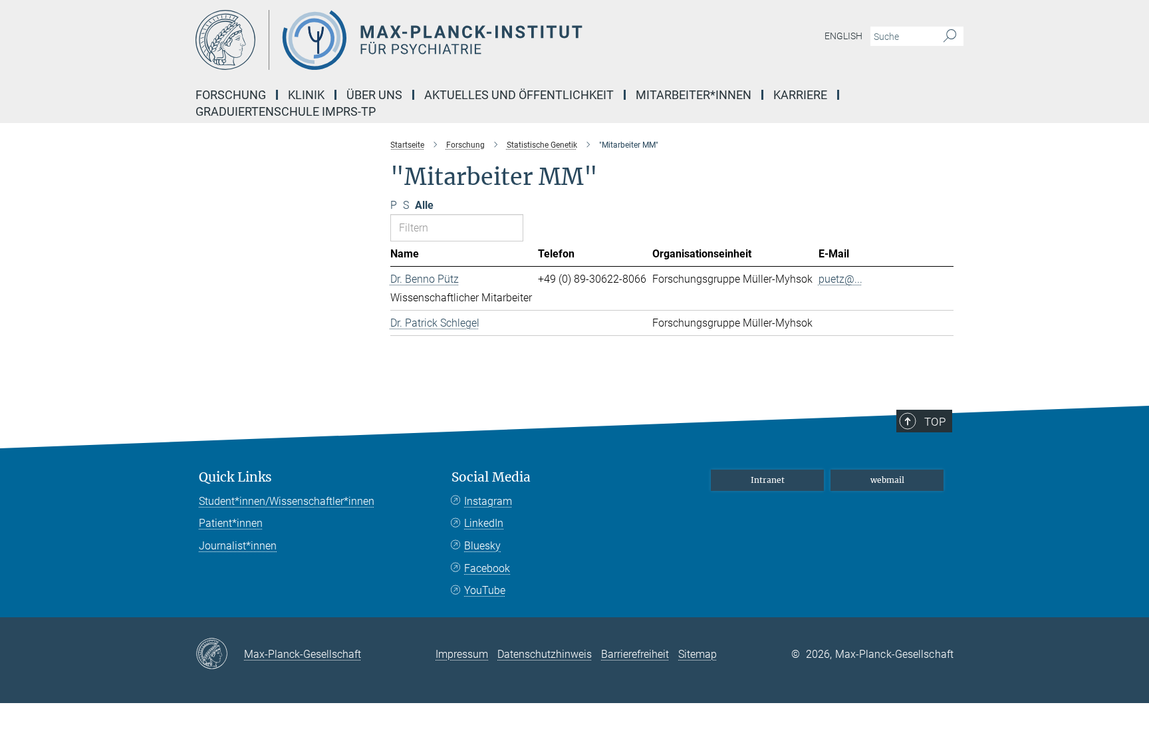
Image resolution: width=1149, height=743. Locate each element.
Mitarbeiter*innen (693, 95)
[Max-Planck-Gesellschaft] (219, 654)
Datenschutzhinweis (544, 654)
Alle (424, 205)
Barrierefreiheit (635, 654)
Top (935, 421)
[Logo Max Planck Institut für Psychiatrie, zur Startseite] (444, 40)
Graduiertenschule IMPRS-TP (285, 111)
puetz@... (840, 279)
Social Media (491, 477)
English (843, 36)
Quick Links (235, 477)
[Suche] (949, 36)
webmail (887, 480)
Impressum (462, 654)
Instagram (488, 501)
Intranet (768, 480)
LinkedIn (483, 523)
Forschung (230, 95)
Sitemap (697, 654)
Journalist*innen (238, 545)
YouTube (484, 590)
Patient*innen (231, 523)
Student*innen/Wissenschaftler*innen (286, 501)
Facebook (487, 568)
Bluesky (482, 545)
